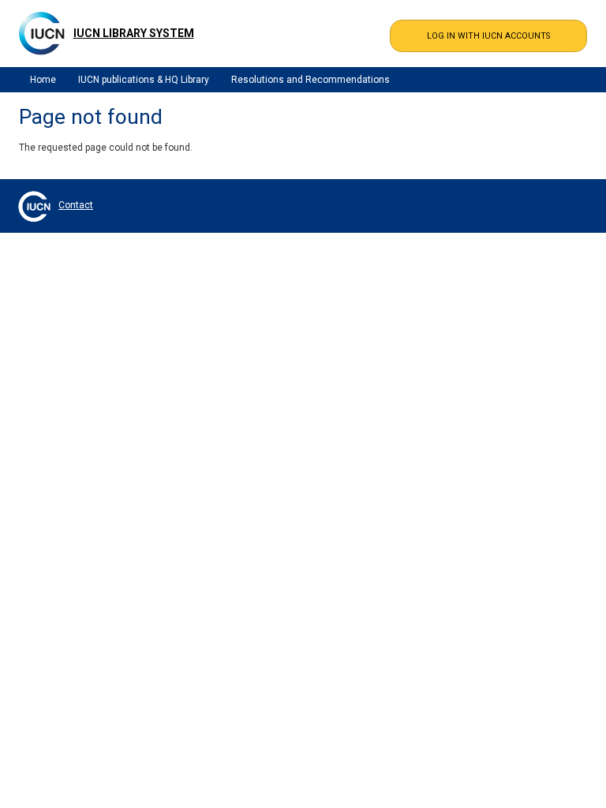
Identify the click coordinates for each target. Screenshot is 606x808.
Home (43, 79)
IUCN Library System (133, 33)
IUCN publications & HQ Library (143, 79)
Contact (75, 205)
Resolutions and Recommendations (310, 79)
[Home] (42, 33)
